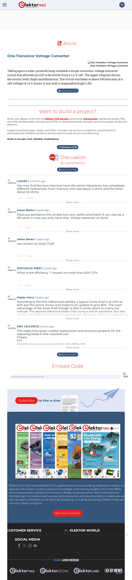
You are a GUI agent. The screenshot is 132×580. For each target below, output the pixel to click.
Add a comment (69, 169)
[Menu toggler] (4, 5)
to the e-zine (39, 400)
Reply (30, 198)
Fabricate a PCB (68, 147)
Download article (68, 90)
